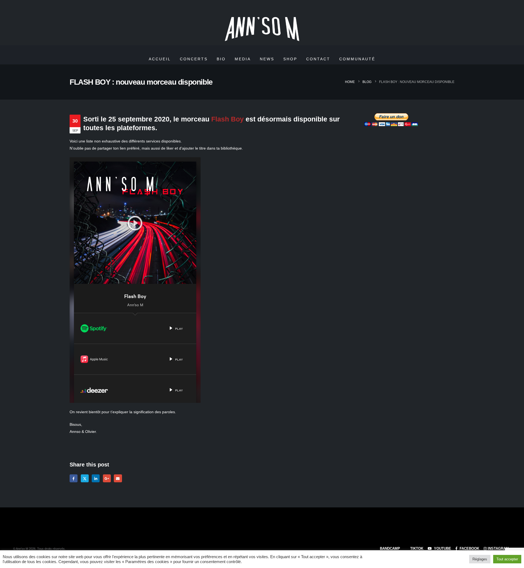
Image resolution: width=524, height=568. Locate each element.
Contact (318, 59)
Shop (290, 59)
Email (118, 478)
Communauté (357, 59)
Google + (107, 478)
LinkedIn (96, 478)
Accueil (160, 59)
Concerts (194, 59)
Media (243, 59)
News (267, 59)
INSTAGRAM (498, 549)
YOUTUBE (442, 549)
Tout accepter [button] (507, 559)
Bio (221, 59)
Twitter (85, 478)
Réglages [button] (479, 559)
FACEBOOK (468, 549)
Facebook (74, 478)
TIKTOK (416, 549)
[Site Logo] (262, 29)
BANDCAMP (389, 549)
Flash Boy (227, 119)
